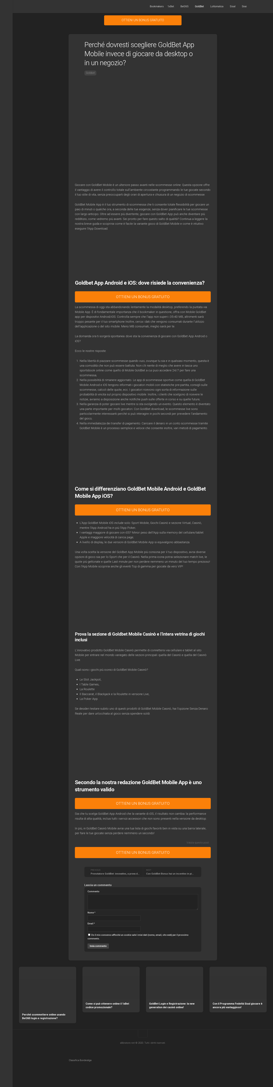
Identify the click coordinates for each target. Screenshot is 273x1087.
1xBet (170, 6)
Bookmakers (157, 6)
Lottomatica (216, 6)
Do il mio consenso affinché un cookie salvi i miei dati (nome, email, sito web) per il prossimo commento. (138, 937)
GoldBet (199, 6)
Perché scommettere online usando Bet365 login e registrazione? (43, 1016)
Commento (93, 891)
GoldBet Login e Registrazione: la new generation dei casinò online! (171, 1005)
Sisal (232, 6)
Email (91, 923)
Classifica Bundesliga (80, 1060)
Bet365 (184, 6)
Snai (244, 6)
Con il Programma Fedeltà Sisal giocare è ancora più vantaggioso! (237, 1005)
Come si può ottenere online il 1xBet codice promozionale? (107, 1005)
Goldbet (90, 72)
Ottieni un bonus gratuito (143, 20)
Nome (91, 912)
